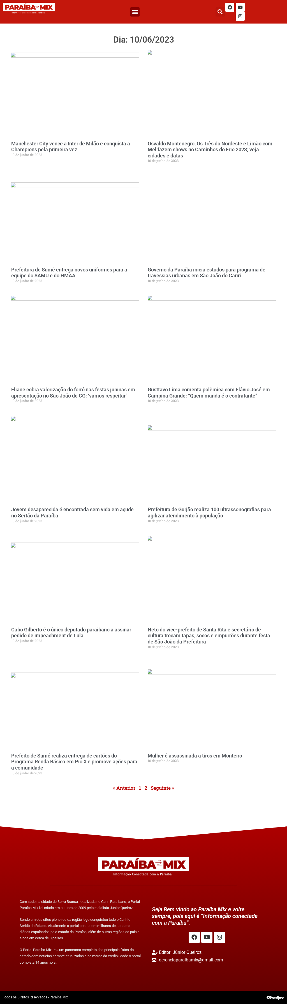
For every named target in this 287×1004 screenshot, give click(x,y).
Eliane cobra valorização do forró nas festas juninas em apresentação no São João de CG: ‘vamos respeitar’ (73, 393)
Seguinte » (162, 788)
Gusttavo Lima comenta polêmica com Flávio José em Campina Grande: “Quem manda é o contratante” (209, 393)
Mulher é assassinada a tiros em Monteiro (195, 756)
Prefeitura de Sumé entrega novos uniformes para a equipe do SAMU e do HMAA (69, 273)
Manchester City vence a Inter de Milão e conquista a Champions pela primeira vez (70, 147)
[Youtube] (240, 7)
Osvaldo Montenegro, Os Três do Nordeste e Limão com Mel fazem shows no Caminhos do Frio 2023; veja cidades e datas (210, 150)
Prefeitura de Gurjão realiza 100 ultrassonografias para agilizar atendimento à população (209, 512)
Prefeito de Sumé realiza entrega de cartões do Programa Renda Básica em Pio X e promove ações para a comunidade (74, 762)
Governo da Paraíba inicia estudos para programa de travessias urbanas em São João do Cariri (206, 273)
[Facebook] (229, 7)
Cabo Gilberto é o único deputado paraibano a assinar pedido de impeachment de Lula (71, 633)
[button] (135, 12)
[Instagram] (240, 16)
